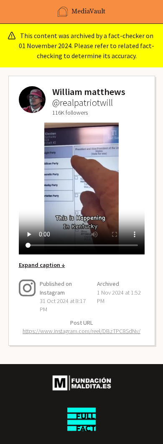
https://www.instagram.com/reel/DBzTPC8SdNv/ (81, 331)
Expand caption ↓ (42, 265)
